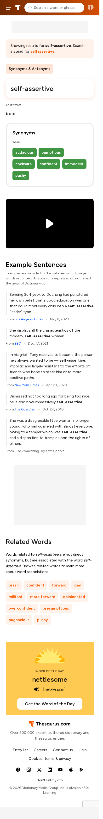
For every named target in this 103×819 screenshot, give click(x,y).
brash (14, 585)
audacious (24, 152)
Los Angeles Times (29, 319)
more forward (42, 596)
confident (48, 164)
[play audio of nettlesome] (37, 689)
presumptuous (56, 608)
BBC (18, 343)
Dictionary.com (91, 8)
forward (59, 585)
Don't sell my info (50, 780)
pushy (20, 175)
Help (83, 750)
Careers (40, 750)
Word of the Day (49, 671)
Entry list (20, 750)
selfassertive (42, 51)
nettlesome (49, 679)
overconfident (22, 608)
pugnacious (19, 619)
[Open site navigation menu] (8, 7)
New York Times (27, 385)
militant (16, 596)
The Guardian (25, 409)
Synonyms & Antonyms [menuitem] (29, 68)
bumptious (51, 152)
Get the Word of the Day (50, 703)
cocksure (23, 164)
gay (77, 585)
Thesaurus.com (18, 8)
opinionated (74, 596)
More (61, 68)
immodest (74, 164)
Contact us (63, 750)
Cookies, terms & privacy (50, 758)
